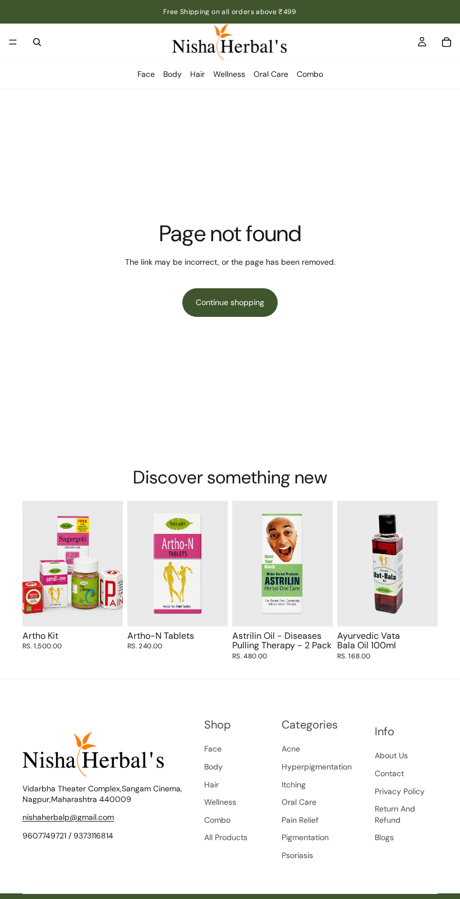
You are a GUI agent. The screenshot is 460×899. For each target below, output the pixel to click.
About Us (391, 755)
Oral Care (271, 74)
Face (146, 74)
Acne (291, 749)
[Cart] (446, 42)
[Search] (37, 42)
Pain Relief (300, 819)
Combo (310, 74)
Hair (197, 74)
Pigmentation (305, 837)
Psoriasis (297, 855)
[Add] (105, 609)
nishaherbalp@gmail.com (68, 817)
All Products (225, 837)
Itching (294, 784)
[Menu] (13, 42)
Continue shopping (230, 302)
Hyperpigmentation (317, 767)
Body (172, 74)
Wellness (229, 74)
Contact (389, 773)
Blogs (384, 837)
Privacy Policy (400, 791)
